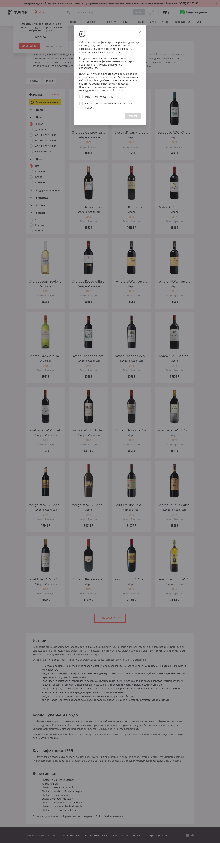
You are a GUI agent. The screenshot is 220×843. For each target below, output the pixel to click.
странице (120, 90)
